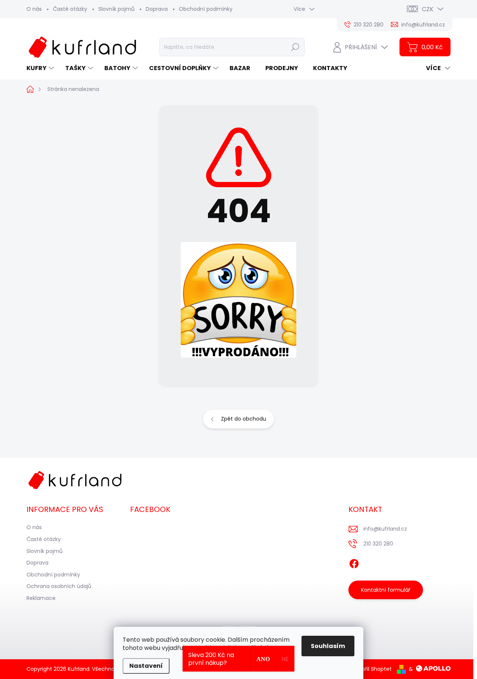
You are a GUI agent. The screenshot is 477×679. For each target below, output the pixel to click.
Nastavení (146, 665)
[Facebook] (354, 562)
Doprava (157, 9)
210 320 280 (378, 543)
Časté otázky (70, 9)
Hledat (295, 47)
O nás (34, 9)
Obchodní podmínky (206, 9)
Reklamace (41, 598)
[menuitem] (41, 68)
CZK (427, 9)
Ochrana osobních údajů (58, 586)
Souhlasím (328, 646)
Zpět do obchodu (243, 418)
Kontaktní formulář (385, 590)
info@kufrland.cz (385, 528)
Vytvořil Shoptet (371, 669)
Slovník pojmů (116, 9)
